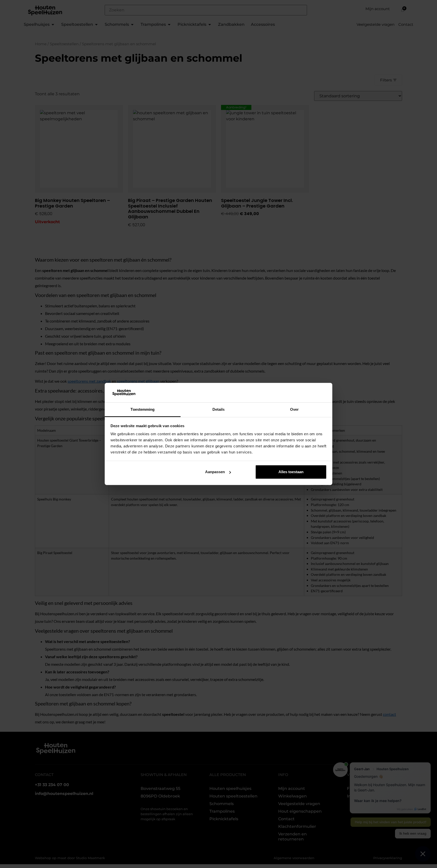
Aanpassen (215, 472)
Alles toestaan (290, 472)
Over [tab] (294, 409)
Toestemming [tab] (142, 409)
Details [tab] (218, 409)
